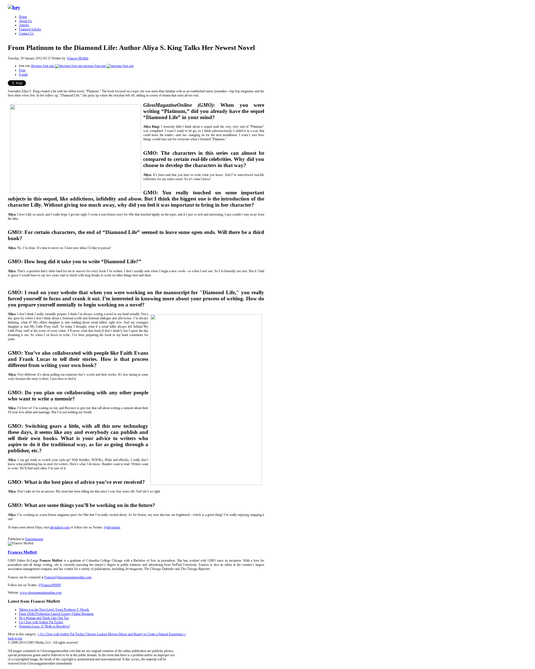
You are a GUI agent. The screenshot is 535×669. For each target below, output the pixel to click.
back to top (15, 638)
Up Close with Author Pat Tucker (41, 622)
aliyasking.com (60, 527)
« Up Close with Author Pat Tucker (61, 634)
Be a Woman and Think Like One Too (44, 618)
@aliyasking (112, 527)
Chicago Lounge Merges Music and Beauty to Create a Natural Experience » (135, 634)
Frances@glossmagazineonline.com (67, 577)
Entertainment (34, 539)
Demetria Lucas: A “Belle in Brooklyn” (44, 626)
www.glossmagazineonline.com (41, 593)
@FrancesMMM (49, 585)
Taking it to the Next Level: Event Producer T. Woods (54, 610)
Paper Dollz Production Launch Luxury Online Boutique (56, 614)
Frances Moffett (77, 58)
